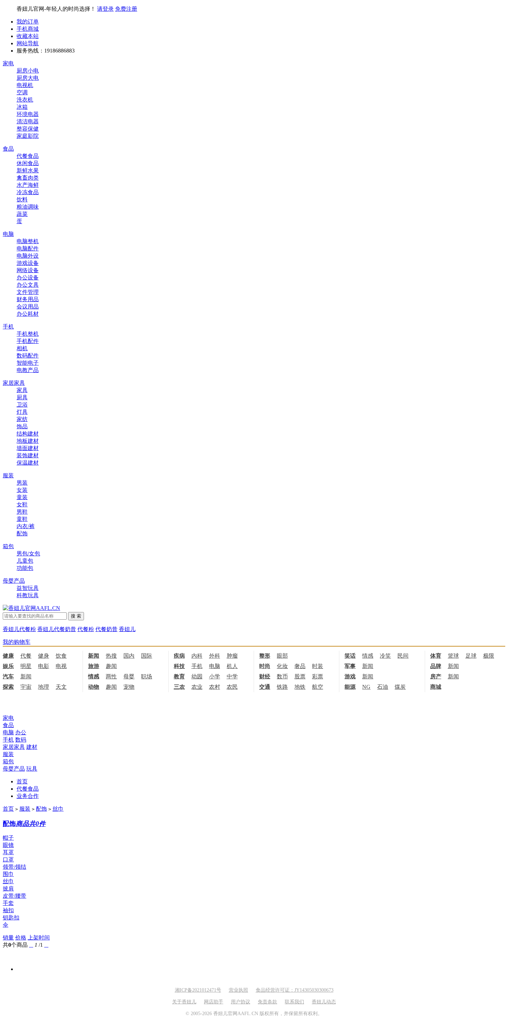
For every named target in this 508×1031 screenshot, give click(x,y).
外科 (214, 656)
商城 (435, 687)
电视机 (25, 85)
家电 (8, 63)
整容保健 (28, 129)
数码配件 (28, 356)
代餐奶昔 (106, 629)
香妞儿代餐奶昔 (56, 629)
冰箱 (22, 107)
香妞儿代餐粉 (19, 629)
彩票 (317, 676)
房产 (435, 676)
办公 (20, 732)
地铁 (299, 687)
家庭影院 (28, 136)
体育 (435, 656)
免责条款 (267, 1001)
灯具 (22, 412)
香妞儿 (127, 629)
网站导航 (28, 43)
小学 (214, 676)
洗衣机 (25, 100)
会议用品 (28, 306)
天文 (61, 687)
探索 (8, 687)
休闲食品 (28, 163)
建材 (31, 747)
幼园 (197, 676)
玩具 (31, 769)
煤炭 (400, 687)
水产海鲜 (28, 185)
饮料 (22, 199)
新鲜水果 (28, 170)
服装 (8, 475)
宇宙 (25, 687)
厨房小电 (28, 71)
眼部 (282, 656)
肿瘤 (232, 656)
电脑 (8, 234)
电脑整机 (28, 241)
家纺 (22, 419)
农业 (197, 687)
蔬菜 (22, 214)
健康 (8, 656)
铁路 (282, 687)
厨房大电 (28, 78)
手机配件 (28, 341)
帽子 (8, 838)
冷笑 (385, 656)
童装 (22, 497)
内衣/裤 (26, 526)
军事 (350, 666)
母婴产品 (14, 581)
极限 (488, 656)
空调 (22, 92)
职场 (146, 676)
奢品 (299, 666)
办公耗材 (28, 314)
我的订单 (28, 22)
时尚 (264, 666)
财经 (264, 676)
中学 (232, 676)
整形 (264, 656)
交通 (264, 687)
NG (366, 687)
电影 (43, 666)
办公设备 (28, 277)
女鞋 (22, 504)
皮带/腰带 (14, 896)
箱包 (8, 546)
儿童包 (25, 561)
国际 (146, 656)
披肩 (8, 888)
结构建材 (28, 434)
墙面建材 (28, 448)
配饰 (22, 533)
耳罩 (8, 852)
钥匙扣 (11, 917)
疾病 (179, 656)
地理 (43, 687)
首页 (22, 781)
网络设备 (28, 270)
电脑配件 (28, 248)
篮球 (453, 656)
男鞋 (22, 512)
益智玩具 (28, 588)
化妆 (282, 666)
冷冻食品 (28, 192)
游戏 (350, 676)
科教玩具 (28, 595)
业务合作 (28, 796)
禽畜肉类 (28, 178)
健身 (43, 656)
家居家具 (14, 383)
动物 (93, 687)
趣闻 (111, 666)
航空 (317, 687)
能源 (350, 687)
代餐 (25, 656)
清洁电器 (28, 121)
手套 (8, 903)
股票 (299, 676)
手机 (8, 327)
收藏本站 (28, 36)
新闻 (93, 656)
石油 (382, 687)
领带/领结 (14, 867)
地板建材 (28, 441)
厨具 (22, 397)
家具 (22, 390)
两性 (111, 676)
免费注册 (126, 9)
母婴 (128, 676)
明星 (25, 666)
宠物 (128, 687)
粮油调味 (28, 207)
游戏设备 (28, 263)
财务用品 (28, 299)
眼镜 (8, 845)
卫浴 (22, 405)
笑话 (350, 656)
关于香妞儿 (184, 1001)
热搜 (111, 656)
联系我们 (294, 1001)
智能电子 (28, 363)
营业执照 (238, 990)
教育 (179, 676)
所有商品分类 (19, 705)
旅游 (93, 666)
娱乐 (8, 666)
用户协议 (240, 1001)
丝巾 (58, 809)
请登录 (105, 9)
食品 (8, 149)
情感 (367, 656)
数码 (20, 740)
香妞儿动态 (324, 1001)
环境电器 (28, 114)
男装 (22, 483)
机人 (232, 666)
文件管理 (28, 292)
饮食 (61, 656)
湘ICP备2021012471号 (198, 990)
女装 (22, 490)
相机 (22, 348)
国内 (128, 656)
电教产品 (28, 370)
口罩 (8, 859)
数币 (282, 676)
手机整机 (28, 334)
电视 (61, 666)
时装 (317, 666)
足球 (471, 656)
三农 (179, 687)
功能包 (25, 568)
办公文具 (28, 285)
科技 (179, 666)
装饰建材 (28, 455)
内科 (197, 656)
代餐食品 (28, 156)
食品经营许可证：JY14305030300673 (294, 990)
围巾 (8, 874)
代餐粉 (85, 629)
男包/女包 (28, 553)
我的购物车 (16, 642)
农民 (232, 687)
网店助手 (213, 1001)
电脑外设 (28, 256)
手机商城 (28, 29)
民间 (402, 656)
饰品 (22, 426)
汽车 (8, 676)
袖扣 (8, 910)
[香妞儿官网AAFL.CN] (31, 608)
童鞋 (22, 519)
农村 (214, 687)
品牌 (435, 666)
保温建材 (28, 463)
